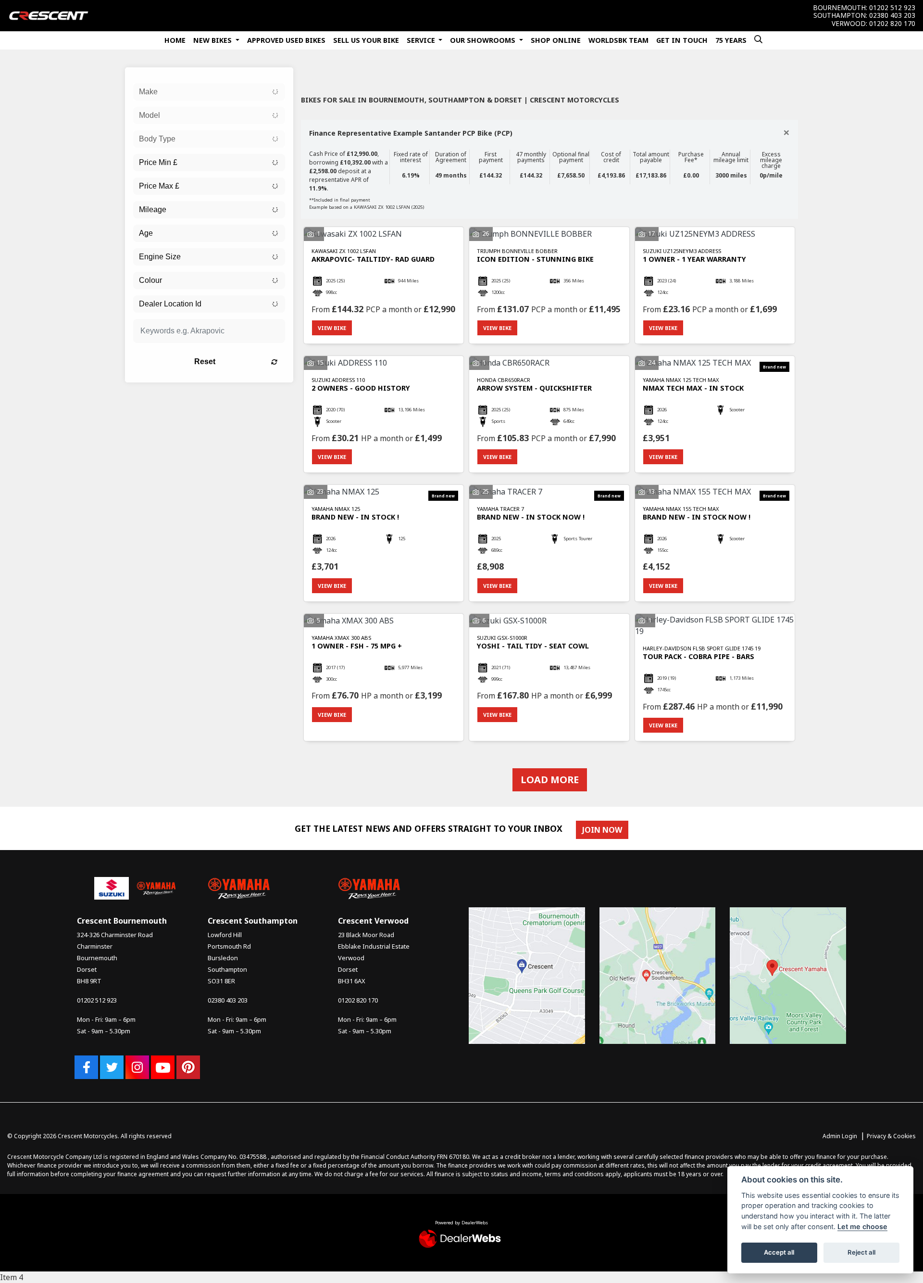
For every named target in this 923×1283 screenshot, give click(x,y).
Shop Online (556, 40)
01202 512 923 (892, 8)
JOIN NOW (602, 830)
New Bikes (213, 40)
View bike (332, 327)
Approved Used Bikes (286, 40)
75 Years (731, 40)
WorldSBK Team (618, 40)
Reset (204, 361)
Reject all (861, 1252)
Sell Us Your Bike (366, 40)
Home (175, 40)
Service (422, 40)
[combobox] (209, 92)
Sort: (316, 74)
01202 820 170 (892, 23)
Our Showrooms (483, 40)
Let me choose (862, 1226)
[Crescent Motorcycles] (48, 15)
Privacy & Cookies (891, 1136)
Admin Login (840, 1136)
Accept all (779, 1252)
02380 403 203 (892, 15)
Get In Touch (682, 40)
